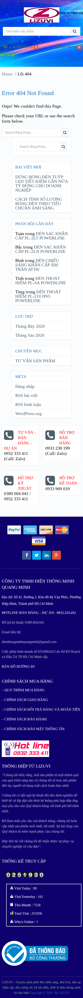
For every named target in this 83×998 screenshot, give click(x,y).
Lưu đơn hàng (21, 47)
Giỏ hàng (68, 47)
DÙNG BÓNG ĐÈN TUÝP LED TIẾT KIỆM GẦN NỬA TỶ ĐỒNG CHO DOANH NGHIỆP (41, 183)
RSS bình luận (28, 404)
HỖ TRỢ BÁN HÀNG (66, 437)
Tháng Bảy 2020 (30, 326)
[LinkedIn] (46, 555)
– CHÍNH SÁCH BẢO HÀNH (24, 719)
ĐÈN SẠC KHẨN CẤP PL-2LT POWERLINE (41, 235)
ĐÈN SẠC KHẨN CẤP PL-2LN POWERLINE (40, 249)
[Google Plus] (56, 555)
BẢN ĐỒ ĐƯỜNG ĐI (18, 666)
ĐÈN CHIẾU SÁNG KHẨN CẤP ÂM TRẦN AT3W (37, 265)
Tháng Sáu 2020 (29, 335)
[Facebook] (26, 555)
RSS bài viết (26, 395)
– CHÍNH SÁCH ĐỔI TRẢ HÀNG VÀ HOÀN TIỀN (41, 709)
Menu (5, 55)
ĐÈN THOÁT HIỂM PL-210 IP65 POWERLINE (38, 296)
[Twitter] (36, 555)
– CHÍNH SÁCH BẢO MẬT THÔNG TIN (33, 729)
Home (7, 73)
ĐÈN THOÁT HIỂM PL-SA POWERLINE (40, 280)
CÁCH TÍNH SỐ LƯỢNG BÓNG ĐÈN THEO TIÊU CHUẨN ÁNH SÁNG (38, 203)
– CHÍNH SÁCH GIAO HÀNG (25, 700)
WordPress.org (28, 413)
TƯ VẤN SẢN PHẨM (35, 361)
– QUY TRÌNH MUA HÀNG (23, 690)
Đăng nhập (25, 386)
